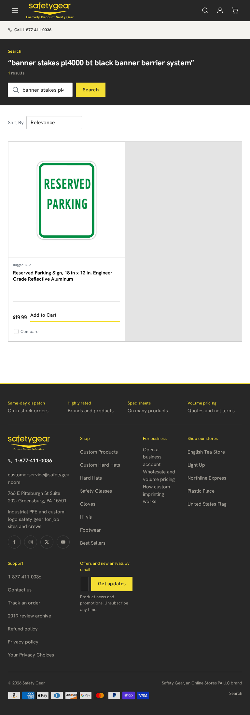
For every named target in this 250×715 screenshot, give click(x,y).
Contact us (20, 590)
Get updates (112, 583)
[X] (46, 542)
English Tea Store (206, 452)
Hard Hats (91, 478)
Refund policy (23, 629)
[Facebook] (14, 542)
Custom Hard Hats (100, 465)
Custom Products (99, 452)
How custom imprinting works (156, 494)
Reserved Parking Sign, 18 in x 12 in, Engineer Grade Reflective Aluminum (62, 276)
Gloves (87, 504)
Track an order (24, 603)
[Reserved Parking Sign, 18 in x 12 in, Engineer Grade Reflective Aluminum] (66, 200)
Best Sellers (92, 543)
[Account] (220, 10)
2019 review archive (29, 616)
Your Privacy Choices (31, 655)
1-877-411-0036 (33, 460)
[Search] (205, 10)
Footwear (90, 530)
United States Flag (207, 504)
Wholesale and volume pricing (159, 476)
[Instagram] (30, 542)
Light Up (196, 465)
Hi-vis (86, 517)
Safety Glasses (96, 491)
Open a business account (152, 457)
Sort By (16, 122)
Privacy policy (23, 642)
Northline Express (207, 478)
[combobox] (40, 90)
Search (91, 89)
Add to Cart (43, 315)
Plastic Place (201, 491)
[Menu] (15, 10)
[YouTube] (63, 542)
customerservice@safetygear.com (38, 478)
